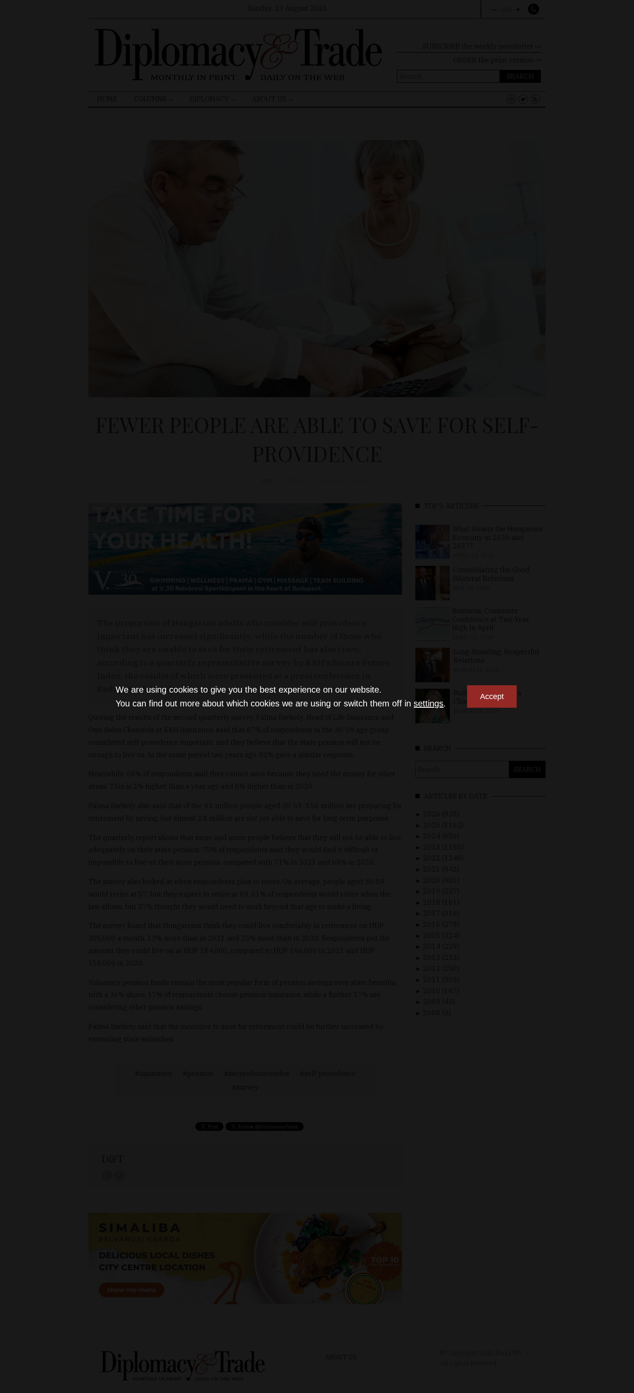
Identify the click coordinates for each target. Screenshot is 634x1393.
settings (428, 703)
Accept (492, 696)
